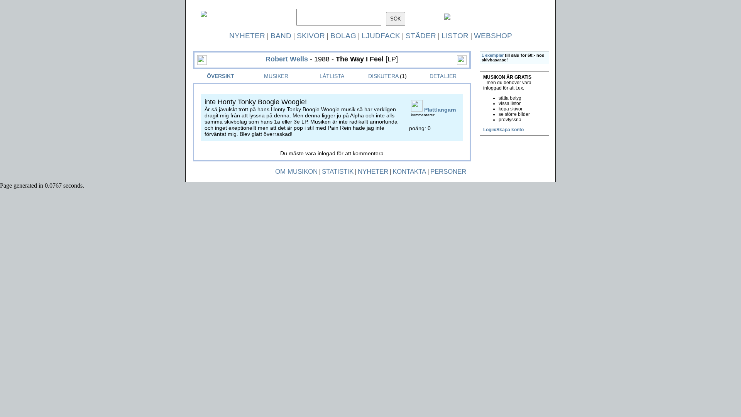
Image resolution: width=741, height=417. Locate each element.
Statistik (338, 171)
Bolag (343, 36)
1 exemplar (493, 55)
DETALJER (443, 76)
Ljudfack (381, 36)
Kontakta (409, 171)
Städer (421, 36)
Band (281, 36)
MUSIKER (276, 76)
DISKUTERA (383, 76)
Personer (448, 171)
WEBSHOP (493, 36)
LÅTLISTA (332, 76)
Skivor (311, 36)
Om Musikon (296, 171)
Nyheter (247, 36)
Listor (455, 36)
